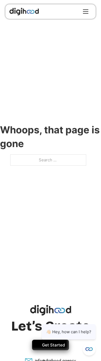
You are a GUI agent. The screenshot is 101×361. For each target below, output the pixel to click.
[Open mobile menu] (85, 11)
